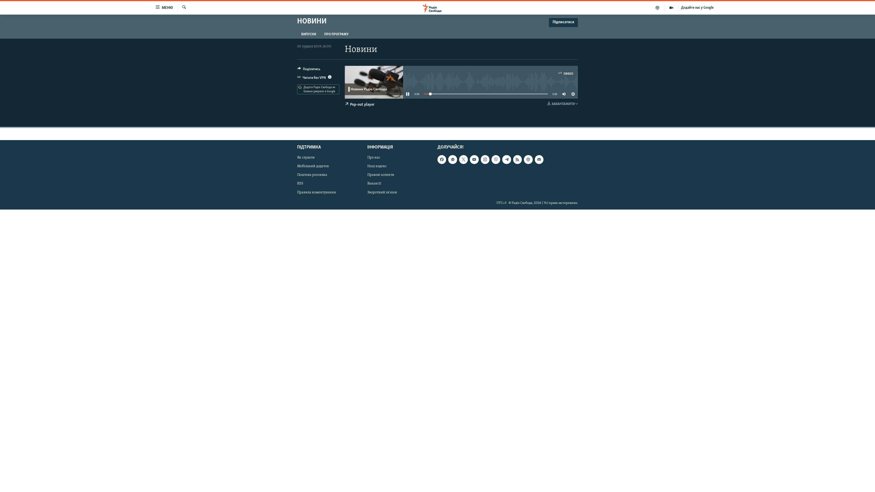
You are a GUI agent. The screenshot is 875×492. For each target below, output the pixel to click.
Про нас (373, 157)
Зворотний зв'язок (382, 192)
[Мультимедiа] (671, 8)
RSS (300, 184)
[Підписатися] (539, 159)
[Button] (308, 70)
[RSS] (517, 159)
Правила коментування (316, 192)
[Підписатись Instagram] (485, 159)
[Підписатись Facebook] (442, 159)
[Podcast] (528, 159)
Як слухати (306, 157)
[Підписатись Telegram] (506, 159)
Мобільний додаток (313, 166)
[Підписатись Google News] (452, 159)
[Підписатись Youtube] (474, 159)
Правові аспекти (380, 175)
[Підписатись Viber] (496, 159)
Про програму (336, 34)
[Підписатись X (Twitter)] (463, 159)
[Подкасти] (657, 8)
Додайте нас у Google (697, 8)
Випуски (308, 34)
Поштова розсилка (312, 175)
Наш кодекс (377, 166)
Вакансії (374, 184)
